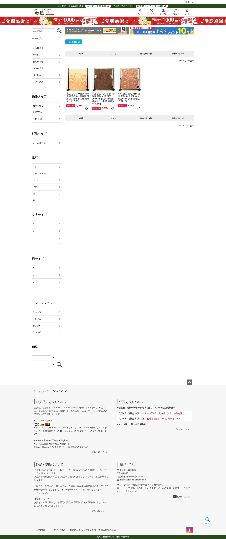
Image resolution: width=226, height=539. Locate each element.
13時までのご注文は (138, 6)
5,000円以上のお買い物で (82, 6)
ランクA (37, 319)
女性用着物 (38, 48)
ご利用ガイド (42, 530)
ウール (36, 180)
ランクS (37, 312)
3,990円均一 (39, 119)
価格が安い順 (146, 53)
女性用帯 (37, 55)
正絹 (35, 167)
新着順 (113, 53)
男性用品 (37, 75)
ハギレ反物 (38, 68)
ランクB (37, 325)
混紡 (35, 187)
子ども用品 (38, 82)
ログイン (190, 2)
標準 (81, 53)
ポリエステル (39, 173)
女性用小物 (38, 62)
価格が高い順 (178, 53)
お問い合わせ (183, 497)
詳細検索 (75, 41)
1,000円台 (37, 112)
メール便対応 (39, 143)
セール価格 (38, 105)
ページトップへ (189, 382)
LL (34, 244)
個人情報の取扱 (108, 530)
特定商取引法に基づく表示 (83, 530)
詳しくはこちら (99, 452)
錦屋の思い (59, 530)
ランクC (37, 332)
